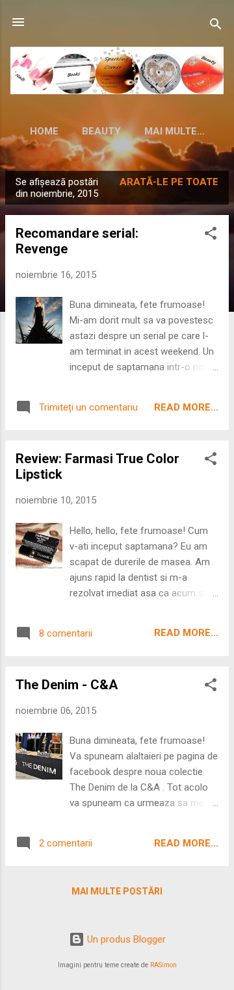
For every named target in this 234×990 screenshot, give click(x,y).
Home (44, 131)
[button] (210, 235)
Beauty (101, 131)
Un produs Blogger (125, 939)
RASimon (163, 965)
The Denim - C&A (67, 684)
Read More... (186, 407)
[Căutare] (216, 26)
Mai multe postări (117, 891)
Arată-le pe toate (169, 182)
